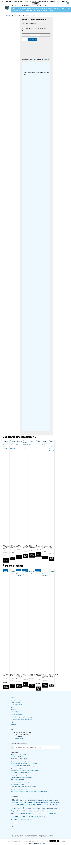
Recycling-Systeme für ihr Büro (17, 768)
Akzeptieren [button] (53, 841)
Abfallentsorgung (17, 800)
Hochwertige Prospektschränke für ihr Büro (19, 775)
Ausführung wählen (6, 560)
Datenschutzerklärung (15, 702)
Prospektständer (64, 8)
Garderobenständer (30, 10)
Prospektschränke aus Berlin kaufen (18, 788)
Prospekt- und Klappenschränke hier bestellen (20, 780)
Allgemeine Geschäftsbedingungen (18, 700)
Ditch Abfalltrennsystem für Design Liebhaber (20, 761)
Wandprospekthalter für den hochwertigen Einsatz (20, 716)
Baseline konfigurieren (16, 802)
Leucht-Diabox (50, 808)
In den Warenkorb (32, 39)
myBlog (51, 10)
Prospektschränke (26, 8)
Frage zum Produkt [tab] (28, 67)
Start (7, 15)
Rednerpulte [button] (16, 8)
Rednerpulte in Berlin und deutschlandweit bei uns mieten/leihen (23, 766)
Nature (15, 811)
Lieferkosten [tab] (41, 65)
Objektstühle (21, 811)
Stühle (23, 817)
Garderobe (19, 15)
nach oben (14, 823)
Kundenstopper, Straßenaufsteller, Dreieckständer (20, 782)
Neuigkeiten (13, 709)
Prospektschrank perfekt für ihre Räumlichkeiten (20, 789)
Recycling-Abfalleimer (39, 8)
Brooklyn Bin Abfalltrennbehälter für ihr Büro (19, 760)
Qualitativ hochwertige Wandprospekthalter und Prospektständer (22, 717)
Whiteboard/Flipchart (18, 10)
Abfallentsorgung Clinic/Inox (30, 800)
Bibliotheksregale (26, 802)
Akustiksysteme (41, 800)
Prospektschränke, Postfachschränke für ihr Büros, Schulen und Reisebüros (25, 770)
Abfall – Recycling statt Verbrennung (18, 756)
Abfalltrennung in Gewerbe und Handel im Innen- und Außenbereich (24, 763)
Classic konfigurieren (42, 802)
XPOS (26, 819)
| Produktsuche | (43, 5)
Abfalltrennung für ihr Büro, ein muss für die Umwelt (21, 765)
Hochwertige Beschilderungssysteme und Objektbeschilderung (23, 786)
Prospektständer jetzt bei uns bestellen (18, 774)
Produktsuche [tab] (27, 69)
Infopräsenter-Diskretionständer (17, 784)
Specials (15, 15)
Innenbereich (36, 808)
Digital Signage (51, 802)
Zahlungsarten (14, 707)
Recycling (21, 813)
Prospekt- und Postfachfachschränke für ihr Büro (20, 772)
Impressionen (13, 724)
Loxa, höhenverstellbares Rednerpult (18, 714)
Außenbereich (55, 800)
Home (10, 15)
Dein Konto (35, 3)
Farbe (25, 35)
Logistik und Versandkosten (16, 704)
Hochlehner (16, 808)
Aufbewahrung (49, 800)
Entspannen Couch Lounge (26, 805)
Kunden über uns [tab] (39, 67)
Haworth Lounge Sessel (15, 711)
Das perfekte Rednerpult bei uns (17, 779)
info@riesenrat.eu (35, 5)
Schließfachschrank (37, 813)
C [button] (58, 841)
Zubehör (30, 819)
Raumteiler (15, 813)
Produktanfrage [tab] (36, 64)
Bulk (31, 802)
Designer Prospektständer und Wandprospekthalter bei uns (22, 777)
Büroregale (34, 802)
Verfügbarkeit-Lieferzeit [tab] (30, 65)
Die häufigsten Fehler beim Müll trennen (19, 758)
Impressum (13, 699)
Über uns (13, 697)
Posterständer (35, 811)
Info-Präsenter (28, 808)
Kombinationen (44, 808)
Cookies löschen (41, 843)
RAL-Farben (13, 706)
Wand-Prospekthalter (53, 8)
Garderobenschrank (48, 804)
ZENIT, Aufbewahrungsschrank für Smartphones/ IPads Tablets (22, 719)
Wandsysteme (45, 816)
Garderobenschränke (42, 10)
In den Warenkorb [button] (12, 558)
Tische (27, 816)
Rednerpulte (29, 813)
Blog (12, 721)
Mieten (55, 808)
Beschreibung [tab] (27, 64)
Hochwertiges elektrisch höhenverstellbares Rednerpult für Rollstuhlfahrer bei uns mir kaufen (29, 791)
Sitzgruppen (51, 813)
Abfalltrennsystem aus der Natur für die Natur (20, 754)
